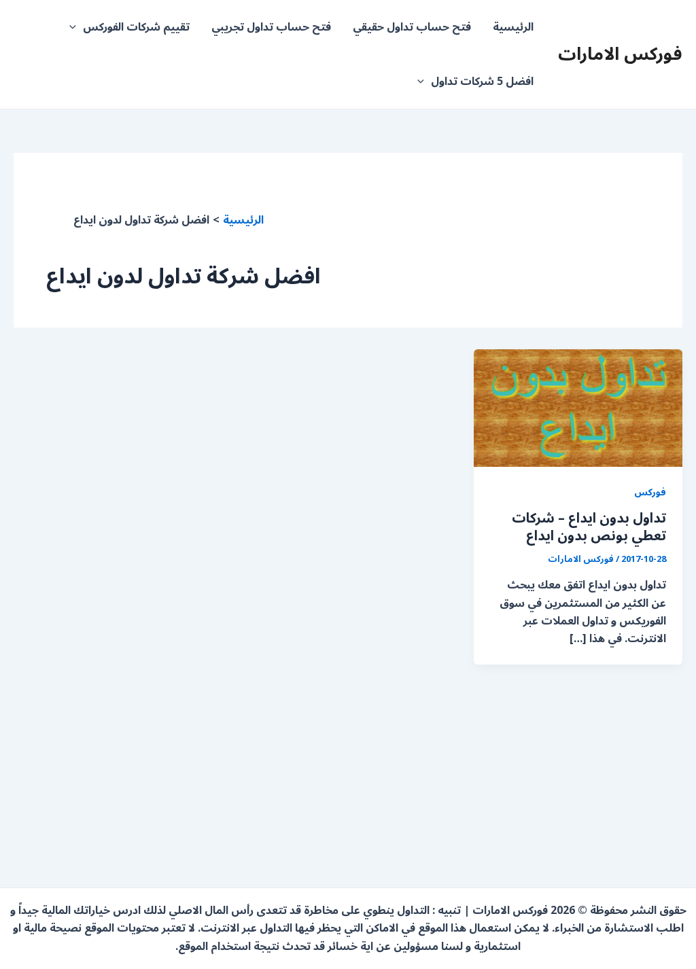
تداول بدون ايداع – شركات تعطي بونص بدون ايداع (589, 527)
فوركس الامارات (620, 54)
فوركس (650, 492)
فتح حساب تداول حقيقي (412, 27)
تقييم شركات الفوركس (136, 27)
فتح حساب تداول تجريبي (271, 27)
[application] (76, 27)
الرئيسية (513, 27)
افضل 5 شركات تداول (482, 81)
